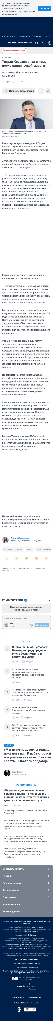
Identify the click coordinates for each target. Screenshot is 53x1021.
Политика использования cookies (26, 963)
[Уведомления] (43, 43)
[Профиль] (49, 43)
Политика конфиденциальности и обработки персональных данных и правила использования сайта (26, 972)
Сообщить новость (13, 868)
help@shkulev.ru (32, 935)
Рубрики (7, 876)
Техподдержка (11, 890)
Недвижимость (9, 37)
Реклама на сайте (12, 883)
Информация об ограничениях (26, 959)
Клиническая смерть (13, 549)
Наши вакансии (11, 904)
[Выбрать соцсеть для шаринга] (48, 91)
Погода (37, 37)
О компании (9, 897)
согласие (26, 11)
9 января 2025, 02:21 (10, 82)
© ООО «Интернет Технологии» (26, 1003)
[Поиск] (36, 43)
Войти (12, 626)
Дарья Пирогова (20, 538)
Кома (29, 549)
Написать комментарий (21, 91)
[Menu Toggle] (3, 43)
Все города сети (11, 911)
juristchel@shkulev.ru (30, 931)
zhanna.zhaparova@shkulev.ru (17, 945)
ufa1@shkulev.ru (38, 927)
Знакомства (25, 37)
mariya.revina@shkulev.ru (17, 948)
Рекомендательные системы (26, 967)
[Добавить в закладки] (41, 91)
